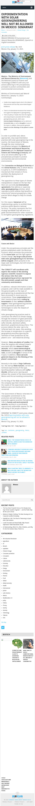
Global (4, 580)
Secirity (5, 608)
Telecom (5, 615)
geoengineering (20, 430)
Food (4, 578)
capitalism (5, 548)
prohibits (4, 432)
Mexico (27, 430)
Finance (5, 575)
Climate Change (21, 30)
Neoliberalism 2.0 (7, 598)
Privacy (5, 605)
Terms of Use (18, 804)
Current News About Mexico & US (20, 800)
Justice (4, 590)
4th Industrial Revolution (10, 538)
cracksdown (11, 430)
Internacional (6, 588)
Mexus (3, 30)
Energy (5, 568)
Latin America (6, 593)
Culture (5, 558)
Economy (5, 563)
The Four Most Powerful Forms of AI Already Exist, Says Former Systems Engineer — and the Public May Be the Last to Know (17, 509)
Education (5, 566)
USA (4, 617)
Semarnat (24, 78)
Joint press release (8, 47)
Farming (5, 573)
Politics (5, 603)
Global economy (7, 583)
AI (3, 543)
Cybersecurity (6, 561)
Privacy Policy (7, 802)
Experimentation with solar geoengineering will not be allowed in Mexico (15, 417)
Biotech (5, 546)
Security (5, 610)
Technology (6, 612)
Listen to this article (9, 35)
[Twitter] (2, 627)
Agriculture (6, 541)
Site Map (3, 622)
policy (4, 600)
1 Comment (4, 474)
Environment (6, 571)
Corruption (6, 556)
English (22, 1)
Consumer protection (8, 553)
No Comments (5, 445)
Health (4, 585)
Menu (4, 7)
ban (6, 430)
